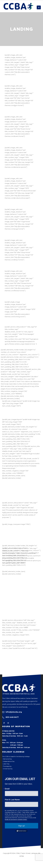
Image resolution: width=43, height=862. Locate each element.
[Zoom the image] (18, 685)
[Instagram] (8, 723)
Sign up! (21, 825)
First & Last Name (12, 799)
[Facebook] (4, 723)
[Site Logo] (18, 6)
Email (7, 789)
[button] (39, 7)
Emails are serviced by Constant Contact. (16, 819)
